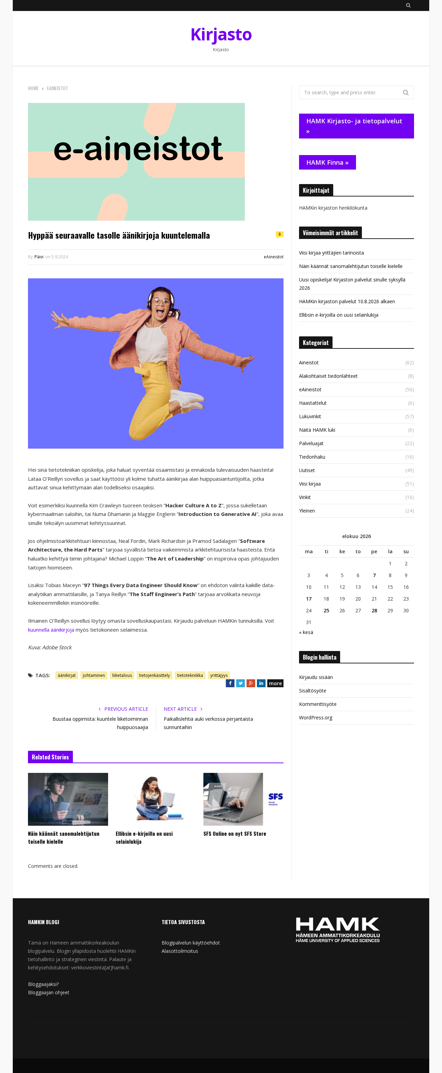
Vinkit (305, 497)
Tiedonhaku (312, 456)
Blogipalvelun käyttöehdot (191, 942)
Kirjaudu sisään (316, 677)
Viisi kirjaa (310, 483)
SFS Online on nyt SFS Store (234, 833)
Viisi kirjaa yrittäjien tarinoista (331, 252)
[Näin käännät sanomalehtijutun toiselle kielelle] (68, 799)
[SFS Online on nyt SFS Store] (243, 799)
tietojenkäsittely (154, 675)
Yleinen (307, 510)
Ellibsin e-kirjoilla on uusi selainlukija (144, 837)
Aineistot (309, 362)
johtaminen (94, 675)
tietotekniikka (190, 675)
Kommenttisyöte (318, 704)
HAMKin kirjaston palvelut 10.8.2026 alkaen (347, 301)
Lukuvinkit (310, 416)
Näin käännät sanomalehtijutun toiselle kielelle (63, 837)
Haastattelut (313, 403)
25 (326, 610)
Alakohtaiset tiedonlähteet (328, 376)
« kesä (306, 632)
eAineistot (274, 257)
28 (374, 610)
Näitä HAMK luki (317, 430)
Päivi (39, 257)
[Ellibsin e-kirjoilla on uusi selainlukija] (156, 799)
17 (308, 598)
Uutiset (307, 470)
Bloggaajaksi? (43, 984)
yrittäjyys (219, 675)
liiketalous (122, 675)
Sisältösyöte (312, 690)
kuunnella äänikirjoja (51, 629)
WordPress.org (315, 717)
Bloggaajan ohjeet (48, 992)
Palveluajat (311, 443)
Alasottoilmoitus (180, 951)
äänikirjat (67, 675)
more (275, 683)
